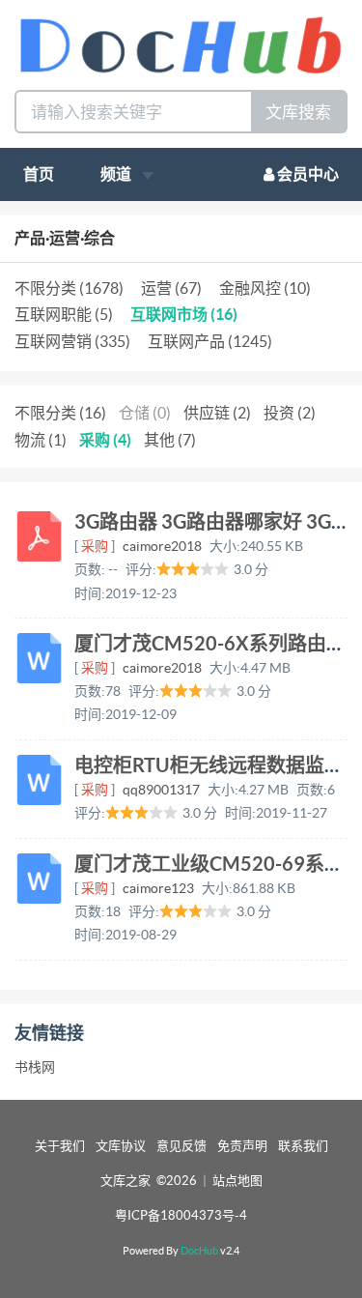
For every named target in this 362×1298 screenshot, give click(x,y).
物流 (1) (40, 439)
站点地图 (237, 1180)
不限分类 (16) (60, 412)
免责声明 (242, 1146)
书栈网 (34, 1067)
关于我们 (60, 1146)
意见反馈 (181, 1146)
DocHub (199, 1250)
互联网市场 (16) (183, 314)
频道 (117, 174)
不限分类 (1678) (69, 288)
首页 (38, 174)
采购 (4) (105, 439)
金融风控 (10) (265, 288)
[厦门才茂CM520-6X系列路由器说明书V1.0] (39, 658)
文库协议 (121, 1146)
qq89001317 (161, 789)
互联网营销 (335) (72, 341)
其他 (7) (170, 439)
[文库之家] (181, 43)
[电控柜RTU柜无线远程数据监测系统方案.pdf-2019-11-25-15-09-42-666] (39, 780)
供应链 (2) (217, 412)
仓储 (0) (145, 412)
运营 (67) (171, 288)
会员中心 (306, 174)
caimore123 (158, 888)
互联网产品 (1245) (210, 341)
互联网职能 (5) (63, 314)
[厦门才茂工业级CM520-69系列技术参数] (39, 878)
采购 (94, 546)
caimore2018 (162, 546)
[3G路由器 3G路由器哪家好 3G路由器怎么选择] (39, 536)
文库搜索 (298, 111)
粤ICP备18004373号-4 (181, 1215)
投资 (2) (290, 412)
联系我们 (303, 1146)
